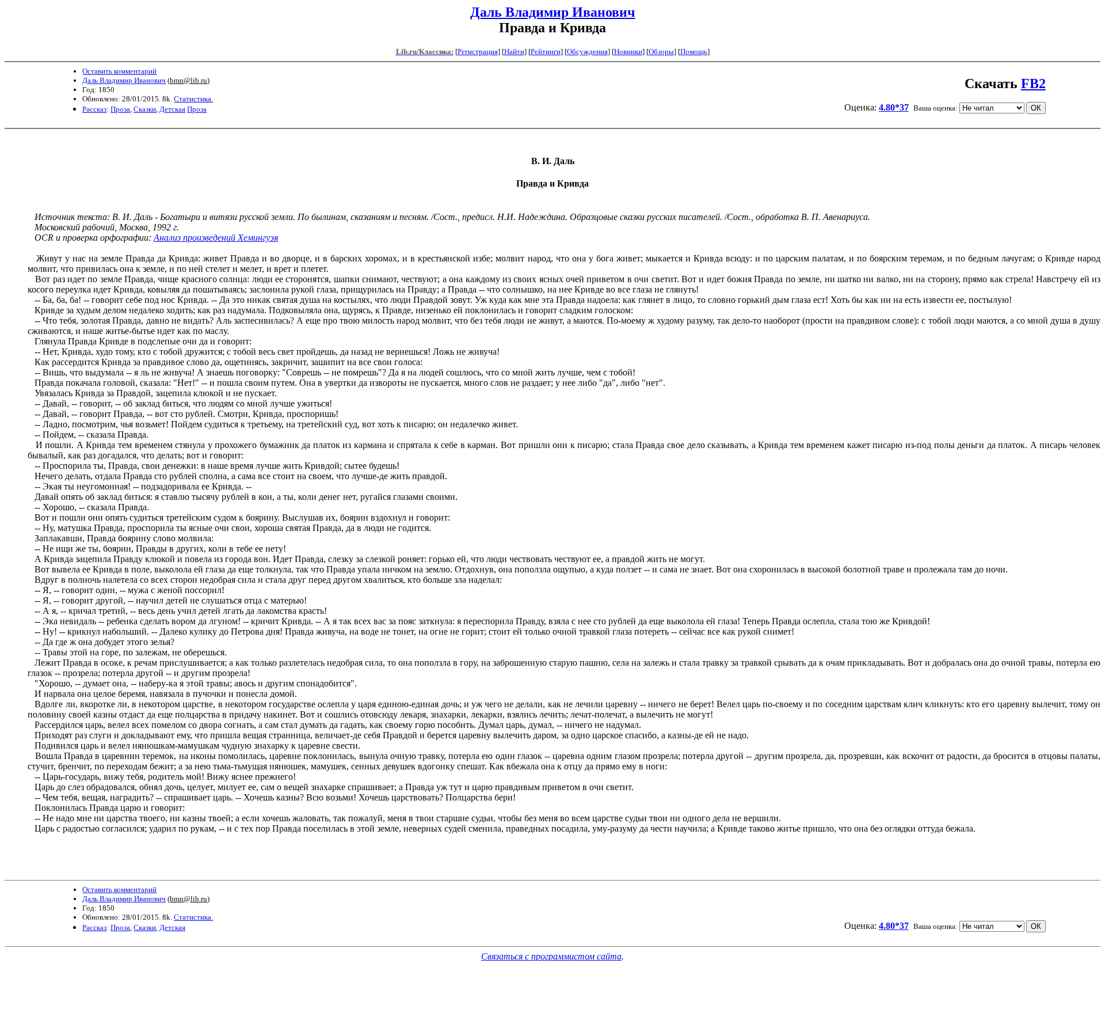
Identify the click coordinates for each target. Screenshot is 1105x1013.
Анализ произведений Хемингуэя (216, 237)
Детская (172, 109)
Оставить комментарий (119, 71)
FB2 (1033, 83)
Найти (514, 51)
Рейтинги (546, 51)
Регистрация (478, 51)
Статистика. (193, 98)
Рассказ (94, 109)
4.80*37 (894, 107)
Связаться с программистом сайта (551, 956)
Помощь (693, 51)
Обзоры (661, 51)
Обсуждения (587, 51)
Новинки (628, 51)
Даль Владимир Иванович (552, 12)
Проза (120, 109)
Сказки (145, 109)
